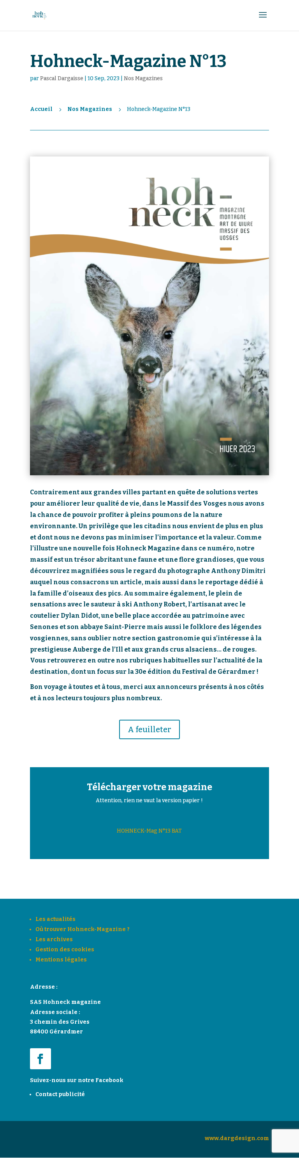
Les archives (54, 939)
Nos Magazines (143, 78)
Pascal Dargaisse (61, 78)
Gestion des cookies (64, 949)
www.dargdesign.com (237, 1138)
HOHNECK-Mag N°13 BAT (149, 831)
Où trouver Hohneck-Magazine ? (82, 929)
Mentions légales (61, 959)
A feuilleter (149, 729)
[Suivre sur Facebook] (40, 1058)
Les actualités (55, 919)
